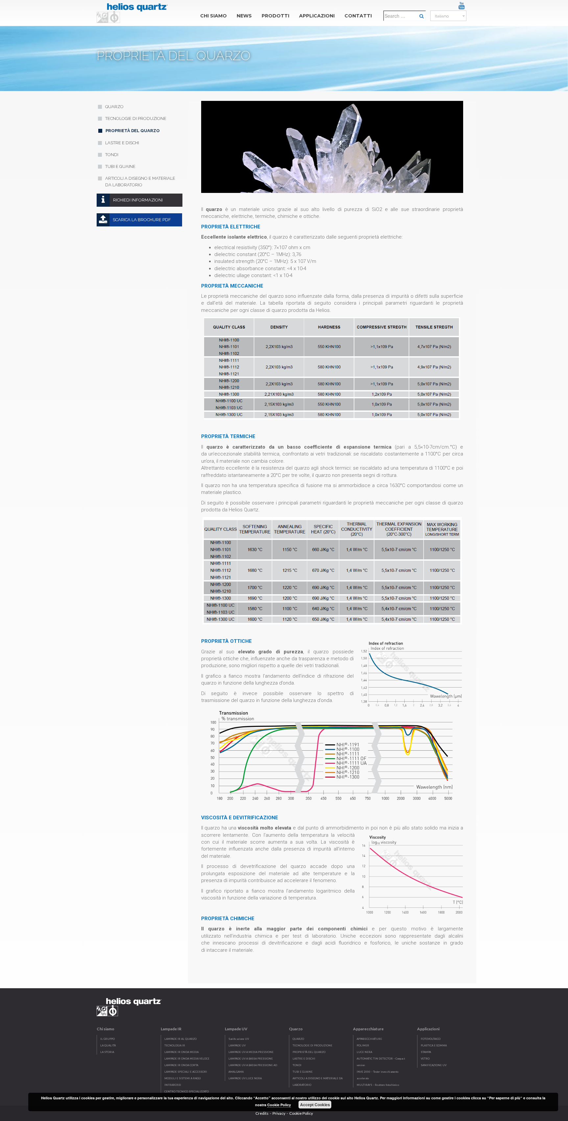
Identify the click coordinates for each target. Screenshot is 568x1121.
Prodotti (275, 16)
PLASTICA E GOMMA (434, 1045)
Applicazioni (317, 16)
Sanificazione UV (238, 1038)
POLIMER (363, 1045)
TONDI (297, 1065)
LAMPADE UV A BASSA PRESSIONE (250, 1058)
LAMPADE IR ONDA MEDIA (181, 1052)
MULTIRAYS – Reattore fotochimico (378, 1084)
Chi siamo (213, 16)
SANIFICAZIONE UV (433, 1065)
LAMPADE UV (237, 1045)
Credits (262, 1113)
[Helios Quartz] (134, 11)
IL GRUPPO (107, 1038)
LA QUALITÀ (108, 1045)
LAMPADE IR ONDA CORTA (181, 1065)
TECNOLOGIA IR (174, 1045)
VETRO (425, 1058)
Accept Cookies (315, 1105)
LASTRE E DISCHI (304, 1058)
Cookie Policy (301, 1113)
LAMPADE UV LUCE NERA (245, 1078)
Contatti (358, 16)
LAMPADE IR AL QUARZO (180, 1038)
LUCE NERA (364, 1052)
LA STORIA (107, 1052)
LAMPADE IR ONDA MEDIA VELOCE (186, 1058)
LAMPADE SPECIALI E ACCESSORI (185, 1071)
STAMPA (426, 1052)
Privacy (278, 1113)
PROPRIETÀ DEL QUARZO (309, 1052)
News (244, 16)
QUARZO (298, 1038)
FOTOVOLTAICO (430, 1038)
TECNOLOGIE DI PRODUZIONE (312, 1045)
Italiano (441, 16)
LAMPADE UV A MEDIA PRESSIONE (250, 1052)
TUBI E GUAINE (303, 1071)
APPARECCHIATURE (369, 1038)
